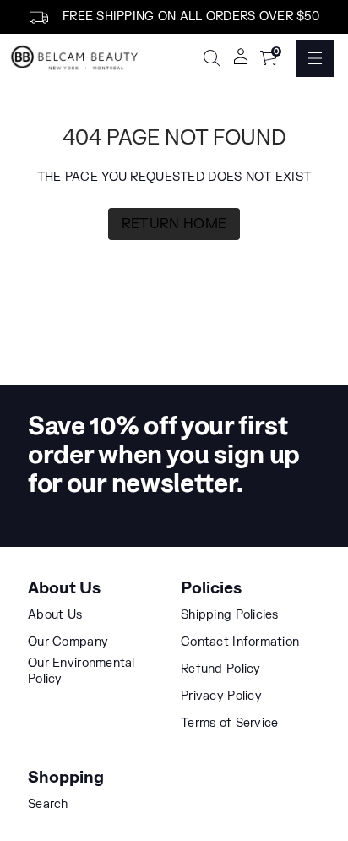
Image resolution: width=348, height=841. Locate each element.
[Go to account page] (241, 62)
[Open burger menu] (315, 58)
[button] (212, 58)
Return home (174, 224)
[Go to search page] (212, 58)
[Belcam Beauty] (76, 58)
